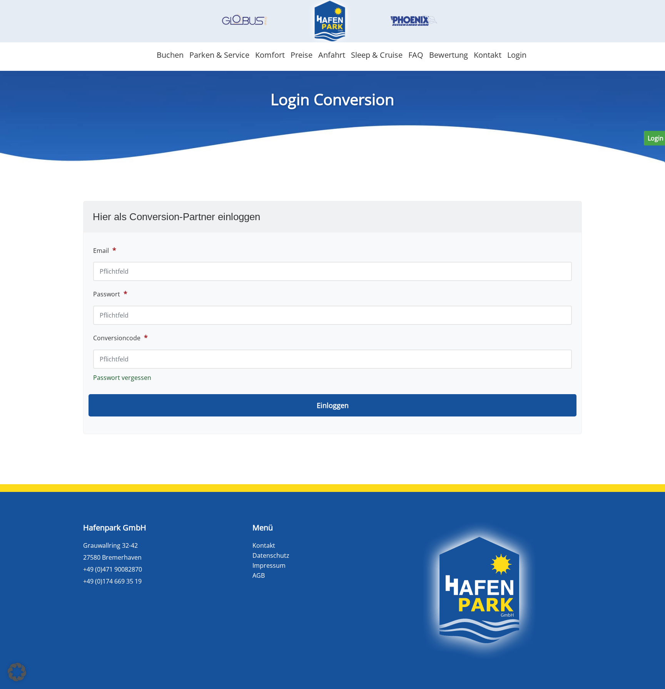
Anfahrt (331, 55)
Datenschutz (270, 555)
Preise (301, 55)
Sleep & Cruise (377, 55)
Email (101, 250)
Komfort (270, 55)
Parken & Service (219, 55)
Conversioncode (120, 337)
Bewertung (448, 55)
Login (516, 55)
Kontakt (487, 55)
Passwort (110, 293)
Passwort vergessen (122, 377)
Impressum (269, 565)
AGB (258, 575)
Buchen (170, 55)
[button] (17, 672)
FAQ (415, 55)
